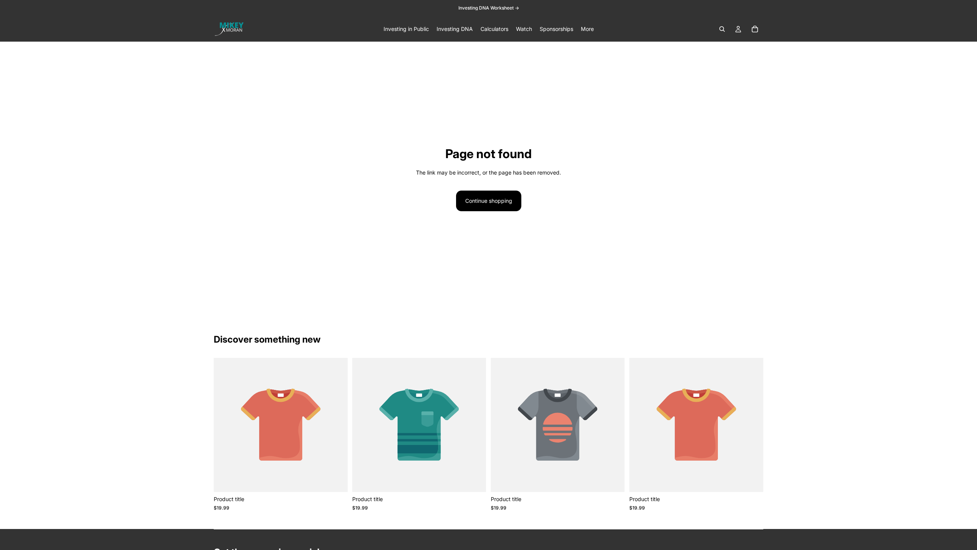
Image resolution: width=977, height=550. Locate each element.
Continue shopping (488, 200)
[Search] (722, 29)
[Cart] (754, 29)
